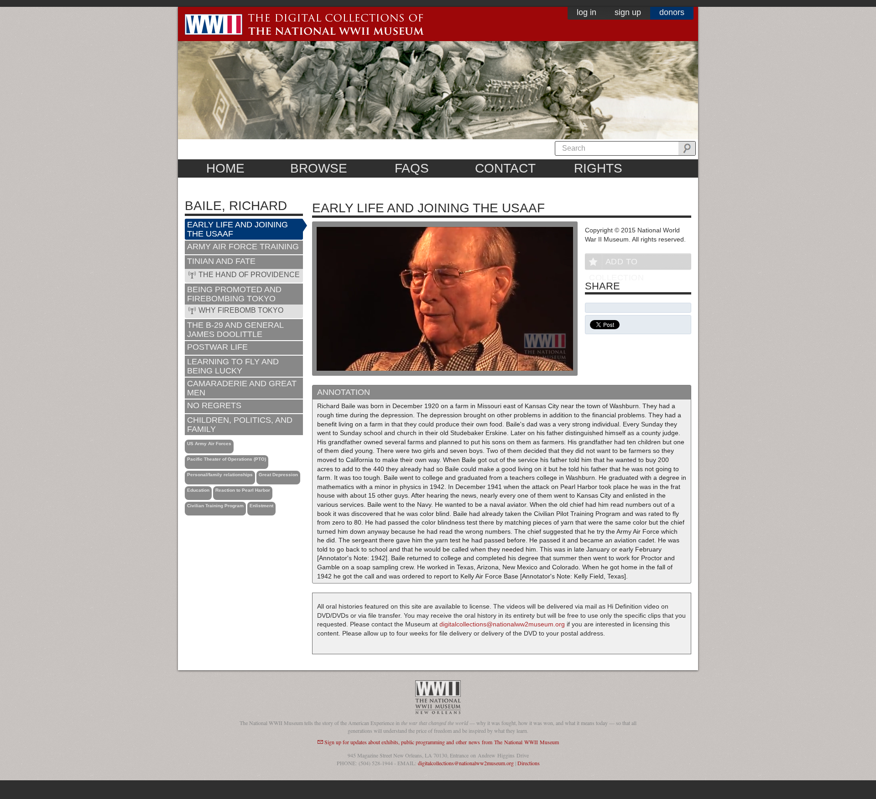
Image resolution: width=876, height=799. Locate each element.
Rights (598, 168)
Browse (318, 168)
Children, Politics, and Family (239, 424)
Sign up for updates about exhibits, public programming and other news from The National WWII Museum (441, 742)
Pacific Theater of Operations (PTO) (226, 459)
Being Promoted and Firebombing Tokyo (234, 294)
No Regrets (214, 405)
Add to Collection (616, 263)
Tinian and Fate (221, 261)
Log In (586, 12)
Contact (505, 168)
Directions (528, 763)
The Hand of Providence (249, 275)
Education (198, 490)
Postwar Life (217, 347)
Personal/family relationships (220, 474)
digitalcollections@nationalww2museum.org (502, 624)
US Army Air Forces (209, 443)
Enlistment (261, 505)
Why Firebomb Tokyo (240, 310)
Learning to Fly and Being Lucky (233, 366)
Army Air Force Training (243, 246)
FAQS (412, 168)
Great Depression (278, 474)
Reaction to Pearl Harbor (242, 490)
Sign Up (628, 12)
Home (225, 168)
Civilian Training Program (215, 505)
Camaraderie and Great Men (242, 388)
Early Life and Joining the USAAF (237, 229)
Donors (671, 12)
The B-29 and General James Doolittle (235, 330)
